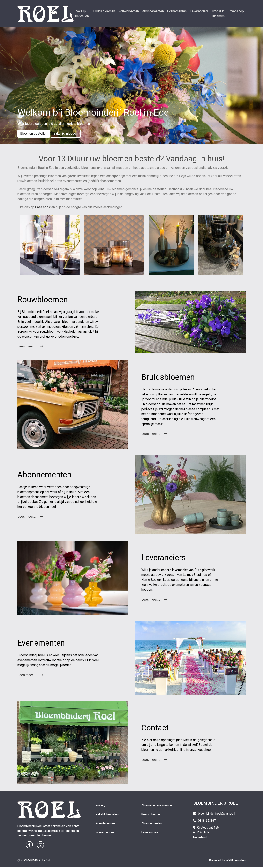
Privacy (100, 805)
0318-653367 (206, 820)
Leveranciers (199, 11)
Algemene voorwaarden (157, 805)
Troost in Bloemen (218, 13)
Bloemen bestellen (33, 133)
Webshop (237, 11)
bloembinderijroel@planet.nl (216, 813)
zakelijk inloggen (66, 133)
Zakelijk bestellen (82, 13)
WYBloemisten (236, 860)
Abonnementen (153, 11)
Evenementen (177, 11)
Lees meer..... (27, 346)
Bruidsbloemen (104, 11)
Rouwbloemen (128, 11)
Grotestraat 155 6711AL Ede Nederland (206, 832)
